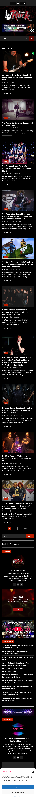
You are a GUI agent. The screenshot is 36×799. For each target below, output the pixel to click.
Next (26, 528)
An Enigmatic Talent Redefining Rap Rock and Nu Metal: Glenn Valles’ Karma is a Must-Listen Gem (18, 490)
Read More (7, 94)
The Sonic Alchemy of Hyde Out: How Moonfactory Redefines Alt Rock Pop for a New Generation (18, 248)
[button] (33, 772)
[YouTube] (24, 3)
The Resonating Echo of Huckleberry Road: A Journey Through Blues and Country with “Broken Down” (18, 200)
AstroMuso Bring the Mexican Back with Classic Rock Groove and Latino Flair (18, 61)
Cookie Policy (17, 796)
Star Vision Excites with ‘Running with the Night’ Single (18, 109)
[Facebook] (11, 3)
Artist (5, 118)
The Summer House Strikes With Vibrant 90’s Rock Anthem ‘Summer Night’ (18, 153)
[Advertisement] (18, 28)
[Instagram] (18, 3)
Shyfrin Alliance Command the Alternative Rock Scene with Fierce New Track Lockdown (18, 296)
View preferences (18, 792)
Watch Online (31, 38)
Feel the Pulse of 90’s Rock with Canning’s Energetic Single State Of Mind (18, 442)
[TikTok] (21, 3)
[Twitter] (14, 3)
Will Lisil (6, 82)
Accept (18, 787)
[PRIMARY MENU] (4, 38)
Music (5, 70)
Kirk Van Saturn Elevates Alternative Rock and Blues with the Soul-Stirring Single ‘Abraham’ (18, 394)
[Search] (27, 38)
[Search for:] (14, 536)
